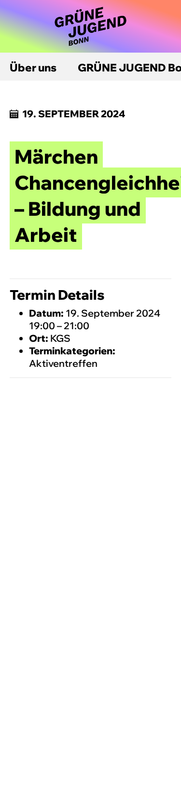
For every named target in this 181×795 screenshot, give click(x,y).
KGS (60, 338)
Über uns (33, 67)
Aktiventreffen (63, 363)
